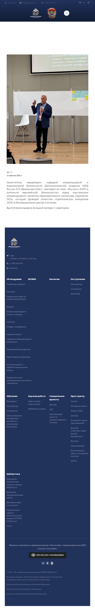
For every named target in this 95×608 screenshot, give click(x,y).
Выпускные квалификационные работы (15, 495)
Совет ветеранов (77, 446)
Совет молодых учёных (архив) (34, 402)
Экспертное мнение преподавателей (79, 421)
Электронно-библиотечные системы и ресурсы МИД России (14, 483)
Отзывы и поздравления (16, 327)
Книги (9, 526)
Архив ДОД (75, 293)
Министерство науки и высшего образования (24, 589)
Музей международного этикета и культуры (16, 313)
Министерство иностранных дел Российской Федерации (28, 584)
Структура (11, 291)
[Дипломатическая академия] (36, 13)
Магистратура (76, 284)
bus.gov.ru (11, 599)
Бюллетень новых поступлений (14, 503)
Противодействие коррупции (19, 349)
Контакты (11, 2)
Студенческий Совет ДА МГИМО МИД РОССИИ (16, 298)
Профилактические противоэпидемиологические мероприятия (19, 380)
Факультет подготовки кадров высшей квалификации (78, 432)
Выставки (75, 441)
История (10, 307)
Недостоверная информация (18, 357)
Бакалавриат (12, 401)
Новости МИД (76, 411)
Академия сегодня (14, 334)
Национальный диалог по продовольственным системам (57, 418)
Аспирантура (76, 289)
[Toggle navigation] (66, 13)
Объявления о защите (37, 409)
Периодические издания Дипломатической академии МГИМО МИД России (14, 515)
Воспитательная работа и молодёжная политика (79, 453)
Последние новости (79, 406)
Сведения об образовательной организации (19, 340)
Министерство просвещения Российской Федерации (27, 594)
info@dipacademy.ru (29, 2)
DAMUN (74, 461)
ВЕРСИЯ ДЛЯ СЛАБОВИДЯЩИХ (50, 555)
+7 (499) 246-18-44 (50, 2)
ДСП (51, 409)
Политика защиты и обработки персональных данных (17, 367)
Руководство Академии (16, 284)
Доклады (53, 404)
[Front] (14, 243)
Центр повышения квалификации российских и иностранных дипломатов (14, 421)
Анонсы (74, 401)
